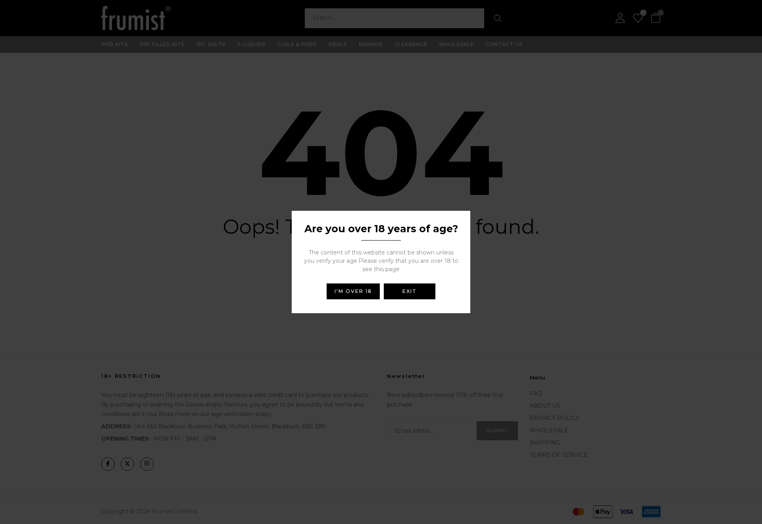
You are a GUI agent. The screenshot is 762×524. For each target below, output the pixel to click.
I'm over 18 (353, 291)
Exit (409, 291)
